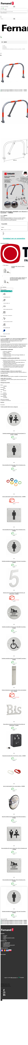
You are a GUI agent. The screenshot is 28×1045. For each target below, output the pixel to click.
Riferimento (3, 399)
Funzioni (6, 243)
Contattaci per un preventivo (14, 238)
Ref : (1, 287)
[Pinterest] (3, 234)
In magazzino (3, 400)
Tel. (6, 942)
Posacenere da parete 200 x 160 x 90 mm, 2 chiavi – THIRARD (14, 755)
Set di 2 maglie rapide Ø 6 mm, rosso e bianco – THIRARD (14, 786)
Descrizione (3, 243)
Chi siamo (5, 935)
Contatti (4, 936)
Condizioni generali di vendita (8, 937)
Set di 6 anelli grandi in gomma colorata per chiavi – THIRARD (14, 496)
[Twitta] (3, 233)
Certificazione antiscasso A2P (9, 945)
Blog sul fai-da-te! (6, 946)
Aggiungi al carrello (6, 291)
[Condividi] (3, 232)
